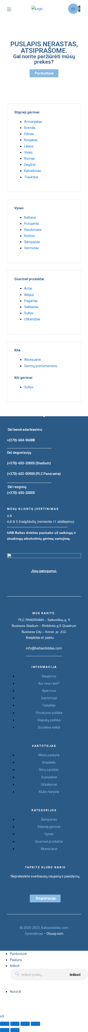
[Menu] (12, 9)
